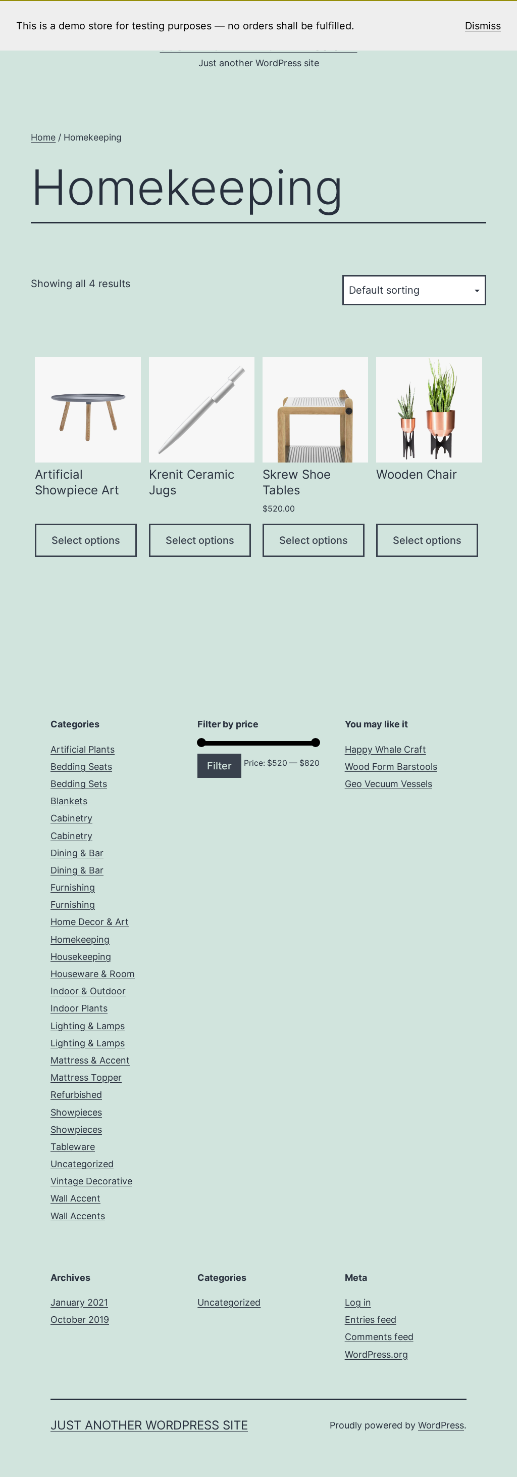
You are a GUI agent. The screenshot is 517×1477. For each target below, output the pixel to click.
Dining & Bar (77, 853)
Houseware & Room (92, 973)
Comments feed (379, 1336)
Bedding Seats (81, 766)
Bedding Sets (78, 783)
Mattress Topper (86, 1077)
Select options (85, 540)
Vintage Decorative (91, 1181)
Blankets (68, 801)
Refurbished (76, 1094)
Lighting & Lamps (87, 1026)
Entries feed (370, 1319)
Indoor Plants (79, 1008)
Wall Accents (77, 1216)
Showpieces (76, 1112)
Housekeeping (80, 956)
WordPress (441, 1425)
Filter (219, 766)
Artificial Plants (82, 749)
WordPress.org (376, 1354)
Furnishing (72, 887)
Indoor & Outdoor (88, 991)
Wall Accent (75, 1198)
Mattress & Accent (90, 1060)
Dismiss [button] (483, 26)
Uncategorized (82, 1164)
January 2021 (79, 1302)
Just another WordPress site (149, 1425)
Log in (358, 1302)
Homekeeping (80, 939)
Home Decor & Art (89, 921)
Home (43, 137)
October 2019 (79, 1319)
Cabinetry (71, 818)
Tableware (72, 1146)
